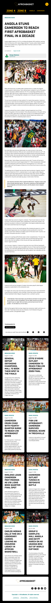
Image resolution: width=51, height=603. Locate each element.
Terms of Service (34, 597)
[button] (46, 4)
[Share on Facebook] (27, 332)
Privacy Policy (24, 597)
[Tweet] (33, 332)
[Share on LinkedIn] (38, 332)
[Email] (44, 332)
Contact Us (16, 597)
